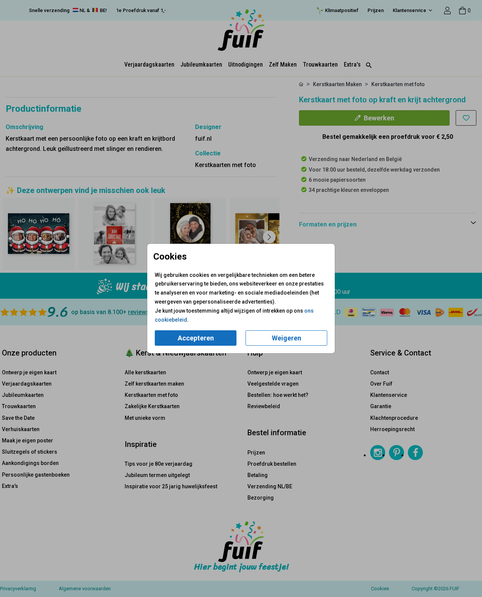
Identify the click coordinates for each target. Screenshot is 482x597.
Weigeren (286, 338)
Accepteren (196, 338)
